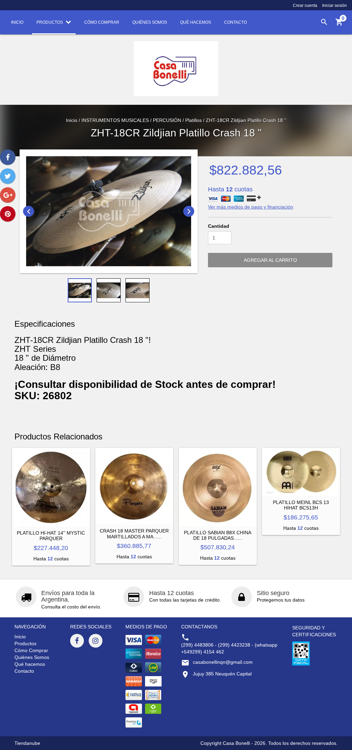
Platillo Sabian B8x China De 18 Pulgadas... (217, 535)
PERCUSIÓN (167, 120)
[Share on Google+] (7, 195)
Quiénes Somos (31, 657)
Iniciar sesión (334, 5)
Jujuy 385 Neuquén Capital (222, 673)
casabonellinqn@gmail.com (223, 662)
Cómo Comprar (31, 650)
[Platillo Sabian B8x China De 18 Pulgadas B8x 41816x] (218, 487)
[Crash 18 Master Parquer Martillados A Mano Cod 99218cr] (134, 486)
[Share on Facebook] (7, 157)
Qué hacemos (29, 664)
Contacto (24, 671)
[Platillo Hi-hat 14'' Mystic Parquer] (51, 487)
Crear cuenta (305, 5)
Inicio (71, 120)
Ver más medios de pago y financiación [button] (250, 207)
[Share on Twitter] (7, 176)
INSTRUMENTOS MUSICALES (115, 120)
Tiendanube (27, 743)
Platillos (193, 120)
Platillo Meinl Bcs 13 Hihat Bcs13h (301, 505)
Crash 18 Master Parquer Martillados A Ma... (134, 533)
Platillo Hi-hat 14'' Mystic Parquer (51, 535)
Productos (25, 643)
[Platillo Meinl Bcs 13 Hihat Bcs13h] (301, 472)
